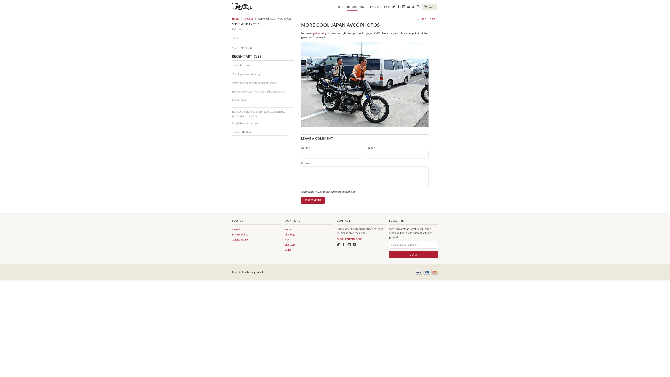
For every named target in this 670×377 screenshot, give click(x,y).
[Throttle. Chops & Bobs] (256, 6)
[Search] (418, 7)
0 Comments (240, 29)
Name (305, 148)
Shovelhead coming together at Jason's (254, 83)
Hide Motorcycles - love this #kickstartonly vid (258, 91)
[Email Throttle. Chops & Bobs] (408, 7)
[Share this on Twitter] (242, 47)
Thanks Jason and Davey (246, 74)
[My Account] (413, 7)
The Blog (352, 7)
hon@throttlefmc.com (245, 123)
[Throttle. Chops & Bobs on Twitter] (393, 7)
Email (371, 148)
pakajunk (319, 33)
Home (341, 7)
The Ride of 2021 (241, 65)
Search (236, 229)
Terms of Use (240, 239)
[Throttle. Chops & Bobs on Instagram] (403, 7)
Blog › (236, 38)
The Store (374, 7)
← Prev (422, 18)
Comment (307, 163)
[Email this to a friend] (250, 47)
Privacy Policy (240, 234)
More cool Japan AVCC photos (340, 25)
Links (387, 7)
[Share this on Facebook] (246, 47)
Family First (239, 100)
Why (361, 7)
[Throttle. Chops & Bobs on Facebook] (398, 7)
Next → (434, 18)
